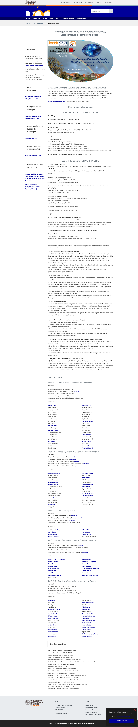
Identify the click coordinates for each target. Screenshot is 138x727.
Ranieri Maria (86, 564)
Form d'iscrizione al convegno (34, 65)
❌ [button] (134, 710)
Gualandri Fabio (52, 629)
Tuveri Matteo (86, 446)
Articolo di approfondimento (56, 101)
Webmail (98, 2)
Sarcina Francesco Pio (88, 627)
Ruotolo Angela (86, 623)
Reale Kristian (86, 487)
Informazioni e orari (31, 138)
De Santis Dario (52, 566)
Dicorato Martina (53, 618)
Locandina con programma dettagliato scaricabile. (33, 117)
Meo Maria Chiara (87, 473)
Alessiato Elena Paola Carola (56, 559)
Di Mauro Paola (52, 616)
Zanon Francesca (87, 636)
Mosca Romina (86, 559)
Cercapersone (88, 2)
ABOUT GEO (36, 18)
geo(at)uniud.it (64, 713)
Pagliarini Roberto (87, 421)
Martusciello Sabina (88, 602)
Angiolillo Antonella (54, 473)
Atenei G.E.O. (89, 705)
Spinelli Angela (86, 629)
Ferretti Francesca (53, 536)
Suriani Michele (86, 534)
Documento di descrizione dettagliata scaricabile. (33, 98)
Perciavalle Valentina (88, 616)
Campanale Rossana (54, 609)
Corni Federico (52, 426)
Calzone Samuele (53, 562)
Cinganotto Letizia (53, 614)
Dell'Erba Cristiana (53, 568)
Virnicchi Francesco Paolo (90, 634)
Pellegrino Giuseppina (89, 562)
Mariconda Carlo (87, 405)
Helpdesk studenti (91, 710)
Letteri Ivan (51, 504)
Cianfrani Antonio (53, 484)
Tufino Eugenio (86, 441)
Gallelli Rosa (51, 573)
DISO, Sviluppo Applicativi (86, 724)
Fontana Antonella (53, 498)
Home (28, 18)
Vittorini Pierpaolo (87, 448)
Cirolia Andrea (52, 564)
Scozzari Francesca (88, 493)
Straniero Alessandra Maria (90, 568)
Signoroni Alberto (87, 495)
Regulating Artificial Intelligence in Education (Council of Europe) (32, 186)
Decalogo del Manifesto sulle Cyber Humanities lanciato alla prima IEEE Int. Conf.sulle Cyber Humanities (34, 177)
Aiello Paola (51, 600)
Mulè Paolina (86, 609)
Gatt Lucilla (85, 530)
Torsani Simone (86, 573)
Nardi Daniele (86, 478)
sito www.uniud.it (66, 2)
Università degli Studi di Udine (67, 724)
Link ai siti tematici (91, 712)
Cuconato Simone (53, 430)
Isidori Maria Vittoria (54, 575)
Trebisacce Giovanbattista (90, 575)
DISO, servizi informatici (93, 714)
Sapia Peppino (86, 434)
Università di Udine (91, 708)
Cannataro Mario (53, 482)
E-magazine (78, 2)
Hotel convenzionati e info (33, 155)
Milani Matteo (86, 607)
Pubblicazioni (48, 18)
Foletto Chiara (52, 625)
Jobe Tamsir (51, 441)
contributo (76, 391)
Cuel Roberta (52, 532)
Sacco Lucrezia (86, 566)
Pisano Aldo (85, 618)
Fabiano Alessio (52, 534)
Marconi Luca (52, 636)
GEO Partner (81, 18)
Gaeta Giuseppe (52, 571)
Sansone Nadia (86, 625)
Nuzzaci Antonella (87, 614)
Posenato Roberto (87, 484)
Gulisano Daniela (53, 632)
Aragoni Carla (52, 405)
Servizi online (108, 2)
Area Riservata (68, 18)
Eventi (58, 18)
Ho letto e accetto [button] (121, 721)
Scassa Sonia (86, 532)
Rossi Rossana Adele (88, 620)
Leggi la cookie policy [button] (123, 716)
